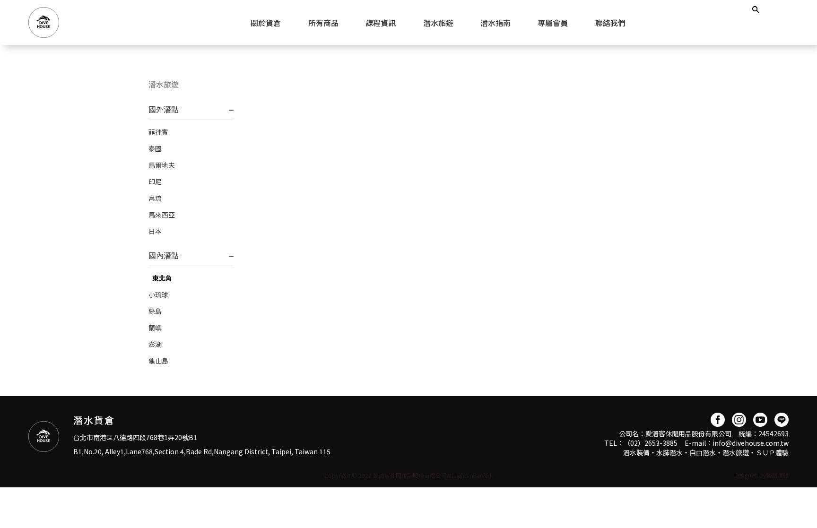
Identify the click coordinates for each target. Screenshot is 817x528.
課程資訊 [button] (380, 22)
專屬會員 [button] (553, 22)
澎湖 (155, 344)
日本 (155, 231)
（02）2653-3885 (651, 443)
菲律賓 (158, 132)
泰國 (155, 148)
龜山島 (158, 360)
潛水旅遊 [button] (438, 22)
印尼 (155, 181)
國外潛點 (163, 109)
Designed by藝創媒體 (761, 475)
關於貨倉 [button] (266, 22)
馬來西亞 (161, 214)
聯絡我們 (610, 22)
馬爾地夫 (161, 165)
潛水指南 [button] (495, 22)
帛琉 (155, 198)
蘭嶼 (155, 327)
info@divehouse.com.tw (751, 443)
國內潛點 (163, 255)
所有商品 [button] (323, 22)
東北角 (162, 278)
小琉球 (158, 294)
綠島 (155, 311)
